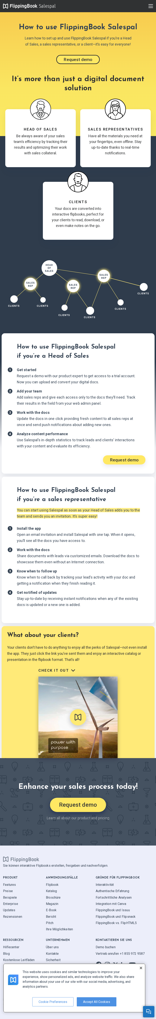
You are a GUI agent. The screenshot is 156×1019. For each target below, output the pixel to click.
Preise (8, 891)
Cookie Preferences (53, 1002)
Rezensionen (12, 917)
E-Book (51, 910)
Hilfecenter (11, 947)
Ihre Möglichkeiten (59, 929)
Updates (9, 910)
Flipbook (52, 885)
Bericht (51, 917)
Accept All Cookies (96, 1002)
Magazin (52, 904)
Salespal (47, 6)
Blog (6, 954)
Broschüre (53, 897)
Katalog (51, 891)
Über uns (52, 947)
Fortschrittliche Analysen (114, 897)
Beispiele (10, 897)
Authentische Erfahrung (112, 891)
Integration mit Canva (111, 904)
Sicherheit (53, 960)
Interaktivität (105, 885)
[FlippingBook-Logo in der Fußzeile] (21, 859)
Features (9, 885)
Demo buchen (106, 947)
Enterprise (10, 904)
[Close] (140, 967)
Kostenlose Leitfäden (19, 960)
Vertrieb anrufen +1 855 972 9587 (120, 954)
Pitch (49, 923)
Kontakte (52, 954)
